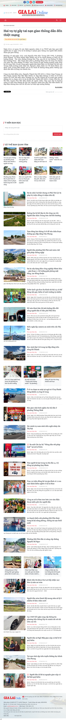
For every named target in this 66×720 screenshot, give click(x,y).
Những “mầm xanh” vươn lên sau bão (56, 159)
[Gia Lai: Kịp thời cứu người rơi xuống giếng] (25, 151)
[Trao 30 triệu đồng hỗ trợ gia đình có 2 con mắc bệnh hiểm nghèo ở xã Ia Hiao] (14, 487)
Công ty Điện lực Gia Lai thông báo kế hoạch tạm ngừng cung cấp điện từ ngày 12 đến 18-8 (52, 572)
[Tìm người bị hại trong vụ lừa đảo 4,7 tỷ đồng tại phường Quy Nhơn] (14, 469)
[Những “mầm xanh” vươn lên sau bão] (56, 151)
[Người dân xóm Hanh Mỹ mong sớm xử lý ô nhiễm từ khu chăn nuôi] (14, 604)
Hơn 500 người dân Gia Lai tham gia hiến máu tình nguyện (25, 179)
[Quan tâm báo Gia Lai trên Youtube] (31, 2)
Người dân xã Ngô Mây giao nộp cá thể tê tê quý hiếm (44, 639)
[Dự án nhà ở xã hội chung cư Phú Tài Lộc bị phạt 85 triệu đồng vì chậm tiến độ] (14, 199)
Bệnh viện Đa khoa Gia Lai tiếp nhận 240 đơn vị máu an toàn (43, 581)
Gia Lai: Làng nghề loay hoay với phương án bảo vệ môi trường (12, 381)
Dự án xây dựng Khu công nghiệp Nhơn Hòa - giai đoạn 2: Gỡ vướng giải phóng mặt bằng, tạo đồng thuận (44, 271)
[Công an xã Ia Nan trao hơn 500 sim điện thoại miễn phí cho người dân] (14, 505)
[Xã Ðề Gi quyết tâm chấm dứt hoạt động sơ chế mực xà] (40, 151)
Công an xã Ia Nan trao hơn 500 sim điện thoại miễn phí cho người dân (43, 501)
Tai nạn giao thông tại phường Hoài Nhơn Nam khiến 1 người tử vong (10, 160)
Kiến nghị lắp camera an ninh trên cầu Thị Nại (44, 328)
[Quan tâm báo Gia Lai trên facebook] (24, 2)
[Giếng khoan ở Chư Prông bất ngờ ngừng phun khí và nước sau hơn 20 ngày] (12, 562)
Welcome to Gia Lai (39, 5)
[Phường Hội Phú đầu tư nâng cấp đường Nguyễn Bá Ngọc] (14, 545)
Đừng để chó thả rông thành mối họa (52, 380)
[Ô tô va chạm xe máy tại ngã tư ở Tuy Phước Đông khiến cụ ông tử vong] (14, 395)
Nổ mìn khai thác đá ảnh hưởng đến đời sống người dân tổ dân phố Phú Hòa (43, 309)
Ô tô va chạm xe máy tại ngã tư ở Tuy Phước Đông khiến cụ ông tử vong (44, 390)
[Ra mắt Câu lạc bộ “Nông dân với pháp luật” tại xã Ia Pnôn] (14, 450)
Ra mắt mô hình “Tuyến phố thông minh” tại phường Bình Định (31, 381)
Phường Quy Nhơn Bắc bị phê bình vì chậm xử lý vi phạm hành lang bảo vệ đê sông (10, 180)
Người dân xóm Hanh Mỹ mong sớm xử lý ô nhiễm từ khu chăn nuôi (44, 599)
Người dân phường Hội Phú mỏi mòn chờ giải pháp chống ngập (43, 251)
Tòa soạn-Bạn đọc (9, 25)
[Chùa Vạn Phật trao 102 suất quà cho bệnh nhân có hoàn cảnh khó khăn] (32, 562)
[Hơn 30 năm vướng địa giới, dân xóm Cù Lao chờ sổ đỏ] (40, 170)
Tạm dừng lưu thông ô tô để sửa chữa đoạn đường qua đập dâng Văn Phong (44, 232)
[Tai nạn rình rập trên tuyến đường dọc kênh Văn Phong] (14, 662)
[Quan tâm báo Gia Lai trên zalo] (27, 2)
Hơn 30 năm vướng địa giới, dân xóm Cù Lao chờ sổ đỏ (40, 179)
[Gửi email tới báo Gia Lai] (34, 2)
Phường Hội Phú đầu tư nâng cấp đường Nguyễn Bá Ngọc (43, 540)
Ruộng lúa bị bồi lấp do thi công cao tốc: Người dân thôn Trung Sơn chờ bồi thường (44, 214)
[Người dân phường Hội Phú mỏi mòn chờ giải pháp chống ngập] (14, 256)
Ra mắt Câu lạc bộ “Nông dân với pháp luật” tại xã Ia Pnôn (43, 446)
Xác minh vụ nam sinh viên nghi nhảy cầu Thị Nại (43, 427)
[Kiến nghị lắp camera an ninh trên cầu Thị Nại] (14, 333)
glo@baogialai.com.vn (12, 706)
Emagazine (50, 5)
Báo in (21, 5)
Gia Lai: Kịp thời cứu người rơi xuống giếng (24, 159)
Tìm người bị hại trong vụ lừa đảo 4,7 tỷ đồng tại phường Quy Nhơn (43, 464)
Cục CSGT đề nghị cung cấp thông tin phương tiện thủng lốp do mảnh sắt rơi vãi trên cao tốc (44, 619)
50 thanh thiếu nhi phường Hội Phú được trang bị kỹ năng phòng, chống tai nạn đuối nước (44, 520)
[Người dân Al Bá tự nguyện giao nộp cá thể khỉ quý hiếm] (14, 680)
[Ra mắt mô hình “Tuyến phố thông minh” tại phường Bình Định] (32, 372)
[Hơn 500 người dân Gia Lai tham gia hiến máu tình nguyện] (25, 170)
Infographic (59, 5)
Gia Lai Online (12, 697)
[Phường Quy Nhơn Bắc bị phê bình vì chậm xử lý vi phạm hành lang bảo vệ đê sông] (10, 170)
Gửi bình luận (57, 134)
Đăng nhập (39, 2)
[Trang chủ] (5, 20)
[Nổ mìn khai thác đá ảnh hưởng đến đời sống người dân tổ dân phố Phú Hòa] (14, 314)
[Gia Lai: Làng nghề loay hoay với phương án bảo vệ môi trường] (12, 372)
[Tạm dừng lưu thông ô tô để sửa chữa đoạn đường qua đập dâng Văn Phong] (14, 237)
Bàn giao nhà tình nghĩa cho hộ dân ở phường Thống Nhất (42, 409)
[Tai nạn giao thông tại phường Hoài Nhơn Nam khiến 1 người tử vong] (10, 151)
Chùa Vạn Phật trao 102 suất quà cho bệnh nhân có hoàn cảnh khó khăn (32, 572)
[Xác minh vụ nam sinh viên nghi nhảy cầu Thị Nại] (14, 432)
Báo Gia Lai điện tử (33, 13)
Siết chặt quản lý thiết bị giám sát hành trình (55, 179)
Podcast (28, 5)
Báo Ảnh (14, 5)
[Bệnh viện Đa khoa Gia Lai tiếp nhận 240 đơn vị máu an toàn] (14, 586)
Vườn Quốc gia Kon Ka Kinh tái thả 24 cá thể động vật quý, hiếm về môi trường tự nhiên (44, 291)
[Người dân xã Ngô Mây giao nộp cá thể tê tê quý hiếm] (14, 644)
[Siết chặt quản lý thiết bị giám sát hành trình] (56, 170)
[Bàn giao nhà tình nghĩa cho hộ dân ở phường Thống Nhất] (14, 414)
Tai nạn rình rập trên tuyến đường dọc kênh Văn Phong (44, 657)
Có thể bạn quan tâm (16, 144)
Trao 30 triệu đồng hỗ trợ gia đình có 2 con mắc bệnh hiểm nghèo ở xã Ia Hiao (44, 482)
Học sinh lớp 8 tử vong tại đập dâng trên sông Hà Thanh (43, 348)
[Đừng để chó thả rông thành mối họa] (52, 372)
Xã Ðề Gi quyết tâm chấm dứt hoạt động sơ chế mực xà (40, 159)
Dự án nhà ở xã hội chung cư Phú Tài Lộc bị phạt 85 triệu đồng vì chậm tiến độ (44, 194)
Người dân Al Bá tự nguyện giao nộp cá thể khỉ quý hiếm (44, 676)
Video (7, 5)
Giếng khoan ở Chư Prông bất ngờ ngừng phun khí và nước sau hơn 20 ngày (12, 572)
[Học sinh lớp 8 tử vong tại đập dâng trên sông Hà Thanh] (14, 353)
